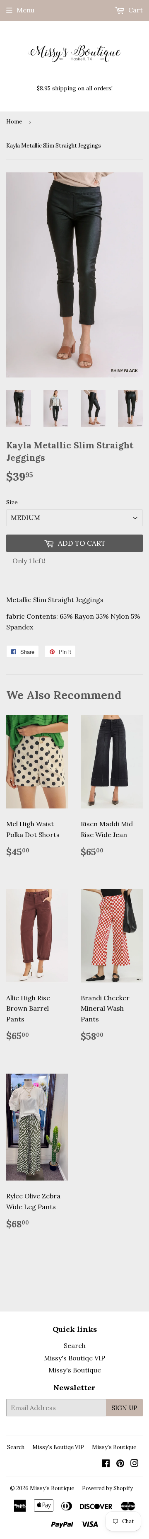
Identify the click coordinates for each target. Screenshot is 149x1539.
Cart (135, 10)
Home (14, 121)
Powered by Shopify (107, 1488)
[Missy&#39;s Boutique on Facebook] (105, 1464)
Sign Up (124, 1408)
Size (12, 502)
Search (75, 1345)
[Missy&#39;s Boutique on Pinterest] (120, 1464)
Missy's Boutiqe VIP (74, 1358)
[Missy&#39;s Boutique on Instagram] (134, 1464)
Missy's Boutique (74, 1370)
